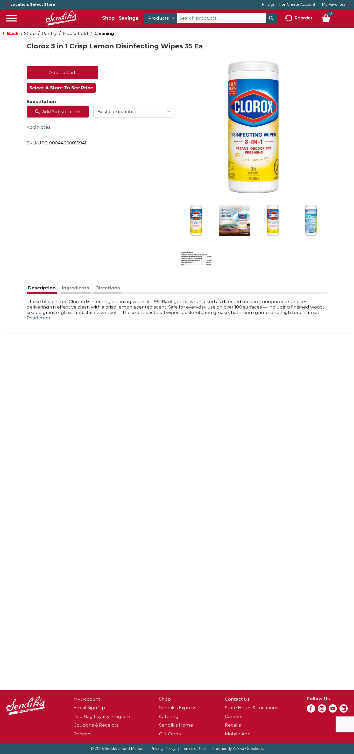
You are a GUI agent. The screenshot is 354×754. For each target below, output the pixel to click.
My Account (87, 699)
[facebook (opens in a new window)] (311, 710)
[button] (196, 220)
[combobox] (160, 18)
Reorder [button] (304, 17)
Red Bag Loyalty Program (102, 716)
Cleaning (104, 33)
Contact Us (237, 699)
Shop (108, 18)
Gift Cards (170, 733)
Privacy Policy (162, 748)
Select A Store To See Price (61, 87)
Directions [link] (107, 287)
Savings (128, 18)
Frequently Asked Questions (238, 748)
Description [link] (42, 287)
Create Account (301, 4)
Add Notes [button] (39, 127)
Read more (39, 317)
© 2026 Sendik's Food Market (117, 748)
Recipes (82, 733)
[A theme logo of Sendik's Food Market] (61, 18)
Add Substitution (61, 111)
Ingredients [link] (75, 287)
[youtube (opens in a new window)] (333, 710)
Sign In (273, 4)
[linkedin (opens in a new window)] (343, 710)
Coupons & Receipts (96, 725)
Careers (233, 716)
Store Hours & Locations (251, 707)
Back (12, 33)
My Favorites (333, 4)
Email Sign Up (89, 707)
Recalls (233, 725)
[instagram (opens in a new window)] (322, 710)
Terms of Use (194, 748)
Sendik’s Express (177, 707)
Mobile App (238, 733)
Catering (169, 716)
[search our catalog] (271, 18)
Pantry (49, 33)
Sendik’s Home (176, 725)
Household (75, 33)
